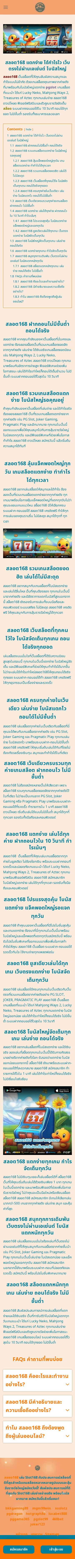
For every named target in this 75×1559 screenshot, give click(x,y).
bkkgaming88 (16, 1508)
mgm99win (41, 1508)
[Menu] (5, 7)
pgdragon (14, 1513)
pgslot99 (41, 1519)
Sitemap (52, 1534)
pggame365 (19, 1519)
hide (28, 129)
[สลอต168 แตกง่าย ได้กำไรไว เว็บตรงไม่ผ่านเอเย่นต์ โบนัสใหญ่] (40, 7)
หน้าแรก (22, 1534)
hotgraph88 (35, 1513)
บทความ (36, 1534)
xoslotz (61, 1508)
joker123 (37, 1524)
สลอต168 (11, 1477)
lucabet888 (58, 1513)
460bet (58, 1519)
